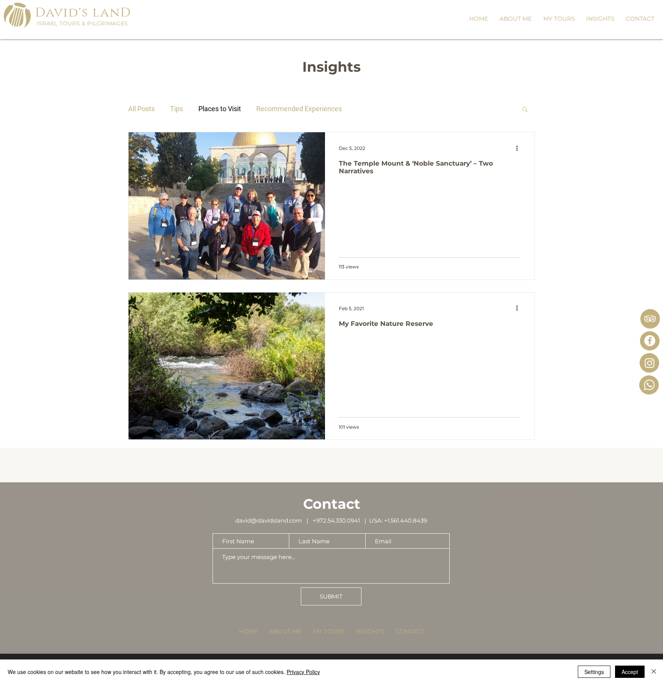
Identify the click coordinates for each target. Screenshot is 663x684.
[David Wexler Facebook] (649, 340)
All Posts (141, 109)
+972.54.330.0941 (338, 520)
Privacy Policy (303, 672)
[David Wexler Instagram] (649, 363)
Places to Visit (219, 109)
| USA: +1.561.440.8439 (395, 520)
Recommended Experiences (299, 109)
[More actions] (519, 148)
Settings (594, 672)
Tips (176, 109)
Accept (630, 672)
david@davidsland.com (268, 520)
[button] (559, 19)
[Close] (653, 672)
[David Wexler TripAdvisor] (649, 318)
